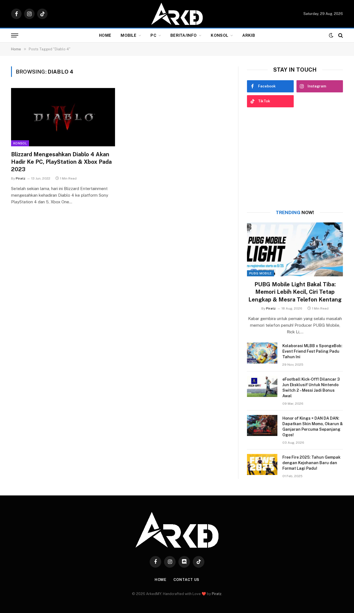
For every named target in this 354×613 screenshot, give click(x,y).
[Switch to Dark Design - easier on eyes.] (331, 35)
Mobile (128, 35)
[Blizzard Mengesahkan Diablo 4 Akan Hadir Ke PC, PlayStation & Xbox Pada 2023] (63, 117)
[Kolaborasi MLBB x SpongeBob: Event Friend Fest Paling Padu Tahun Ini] (262, 352)
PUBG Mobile (260, 273)
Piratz (20, 178)
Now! (295, 212)
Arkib (248, 35)
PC (153, 35)
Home (105, 35)
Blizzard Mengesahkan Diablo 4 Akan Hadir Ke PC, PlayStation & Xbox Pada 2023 (61, 162)
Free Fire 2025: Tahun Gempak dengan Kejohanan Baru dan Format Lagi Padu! (311, 463)
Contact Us (186, 580)
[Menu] (14, 35)
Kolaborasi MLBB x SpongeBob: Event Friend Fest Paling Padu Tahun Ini (312, 351)
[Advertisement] (295, 158)
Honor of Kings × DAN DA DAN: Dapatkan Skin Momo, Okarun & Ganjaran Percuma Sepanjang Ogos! (312, 426)
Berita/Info (183, 35)
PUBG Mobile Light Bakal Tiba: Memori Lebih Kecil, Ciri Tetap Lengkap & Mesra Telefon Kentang (295, 292)
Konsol (219, 35)
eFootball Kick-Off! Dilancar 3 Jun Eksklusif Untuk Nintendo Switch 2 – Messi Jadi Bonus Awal (311, 387)
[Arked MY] (177, 14)
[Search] (340, 35)
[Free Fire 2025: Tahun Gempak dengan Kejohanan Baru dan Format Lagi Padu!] (262, 464)
